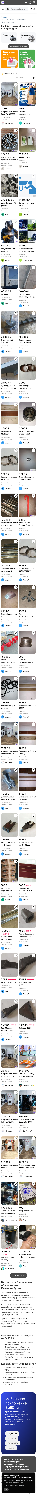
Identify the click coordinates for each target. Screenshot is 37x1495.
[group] (9, 59)
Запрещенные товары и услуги (16, 1467)
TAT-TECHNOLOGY (11, 1220)
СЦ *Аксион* (9, 123)
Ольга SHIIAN (9, 1269)
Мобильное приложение (14, 1464)
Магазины (8, 1459)
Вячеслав (26, 123)
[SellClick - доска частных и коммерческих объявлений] (2, 2)
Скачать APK (13, 1443)
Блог (16, 1459)
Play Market (12, 1434)
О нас (22, 1459)
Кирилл (25, 214)
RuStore (11, 1448)
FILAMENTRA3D (28, 260)
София (7, 900)
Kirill (6, 214)
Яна (24, 1266)
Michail (25, 166)
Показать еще (18, 1275)
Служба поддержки (12, 1462)
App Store (12, 1438)
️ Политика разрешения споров (16, 1469)
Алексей (8, 303)
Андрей (8, 169)
